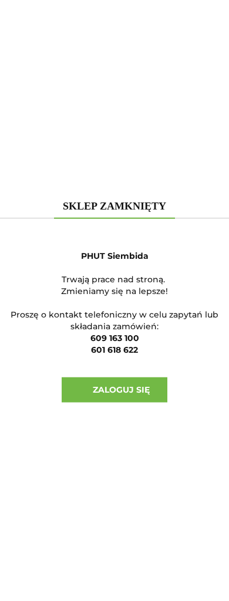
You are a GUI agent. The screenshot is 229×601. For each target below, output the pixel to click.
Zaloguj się (118, 389)
